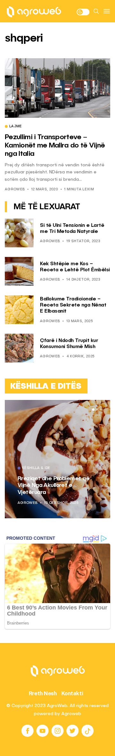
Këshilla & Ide (36, 468)
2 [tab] (97, 409)
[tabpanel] (57, 459)
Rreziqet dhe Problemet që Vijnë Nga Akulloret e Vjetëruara (53, 485)
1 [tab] (93, 409)
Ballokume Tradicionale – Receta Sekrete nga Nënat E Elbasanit (73, 305)
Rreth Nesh (43, 693)
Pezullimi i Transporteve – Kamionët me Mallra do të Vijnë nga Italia (55, 146)
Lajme (15, 126)
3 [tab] (101, 409)
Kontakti (72, 693)
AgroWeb (15, 189)
